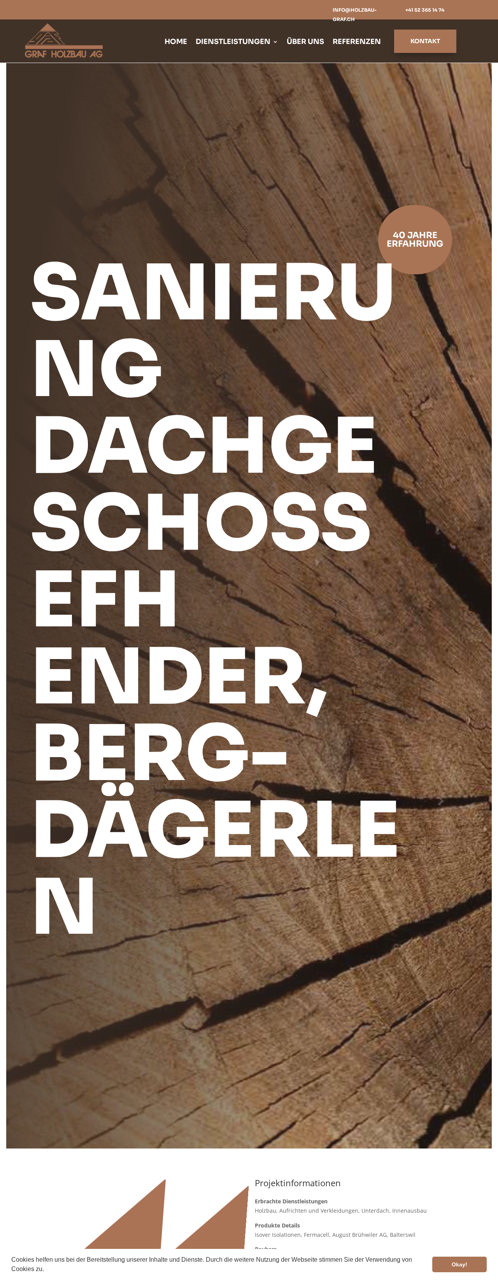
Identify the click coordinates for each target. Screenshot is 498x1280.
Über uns (305, 42)
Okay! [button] (459, 1264)
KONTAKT (425, 41)
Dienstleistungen (233, 42)
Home (176, 42)
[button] (47, 1270)
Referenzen (357, 42)
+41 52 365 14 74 (424, 10)
